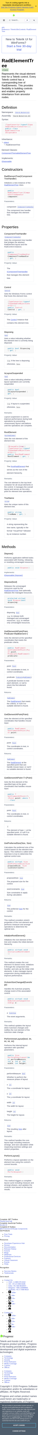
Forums (7, 1251)
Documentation (10, 1247)
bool (6, 335)
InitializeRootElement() (14, 935)
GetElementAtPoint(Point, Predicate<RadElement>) (16, 632)
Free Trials (8, 1234)
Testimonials (9, 1273)
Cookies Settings (18, 1431)
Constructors (12, 169)
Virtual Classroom (11, 1260)
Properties (10, 227)
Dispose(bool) (10, 582)
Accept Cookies (19, 1425)
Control (7, 287)
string (7, 501)
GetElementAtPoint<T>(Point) (18, 778)
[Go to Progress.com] (7, 1337)
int (10, 1085)
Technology (8, 1358)
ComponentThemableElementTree (16, 153)
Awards (7, 1360)
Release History (10, 1249)
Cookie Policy (16, 1417)
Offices (6, 1367)
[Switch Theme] (34, 20)
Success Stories (10, 1271)
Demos (7, 1245)
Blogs (6, 1253)
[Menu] (4, 20)
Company (8, 1356)
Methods (9, 547)
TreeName (9, 498)
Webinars (7, 1255)
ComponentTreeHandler (15, 234)
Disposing (8, 332)
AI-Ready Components (18, 1229)
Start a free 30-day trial (19, 48)
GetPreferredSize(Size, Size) (17, 843)
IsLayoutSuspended (13, 373)
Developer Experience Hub (14, 1243)
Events (6, 1262)
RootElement (10, 432)
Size (21, 878)
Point (14, 666)
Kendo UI (3, 1225)
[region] (19, 1419)
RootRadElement (10, 435)
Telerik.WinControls (18, 29)
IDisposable (7, 161)
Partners (7, 1258)
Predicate (19, 677)
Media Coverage (10, 1364)
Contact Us (8, 1280)
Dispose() (8, 553)
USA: (17, 1282)
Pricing (7, 1236)
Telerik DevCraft (6, 1221)
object (6, 142)
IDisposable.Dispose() (13, 575)
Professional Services (12, 1256)
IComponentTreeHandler (26, 207)
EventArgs (12, 1013)
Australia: (18, 1290)
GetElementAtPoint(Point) (16, 714)
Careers (7, 1365)
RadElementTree (18, 63)
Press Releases (10, 1362)
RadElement (27, 677)
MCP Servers (5, 1229)
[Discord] (9, 1309)
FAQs (6, 1264)
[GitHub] (9, 1307)
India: (17, 1286)
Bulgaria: (18, 1288)
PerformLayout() (12, 1156)
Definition (9, 107)
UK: (16, 1284)
